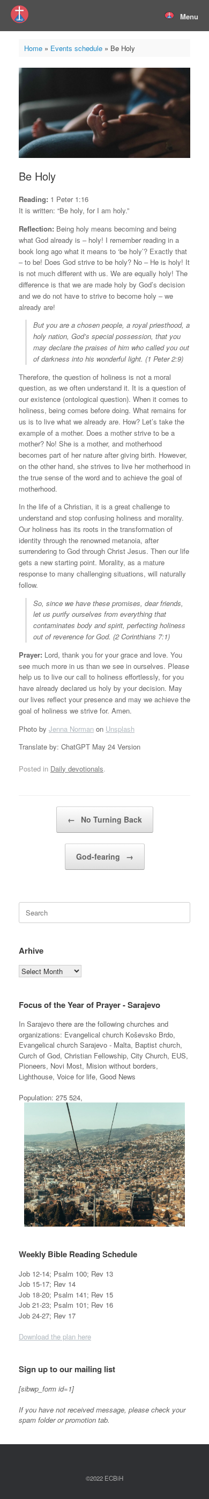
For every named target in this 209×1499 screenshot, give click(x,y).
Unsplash (120, 729)
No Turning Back (105, 819)
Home (33, 48)
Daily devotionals (76, 768)
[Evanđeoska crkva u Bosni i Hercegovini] (19, 14)
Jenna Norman (71, 729)
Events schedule (76, 48)
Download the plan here (55, 1336)
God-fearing (104, 856)
